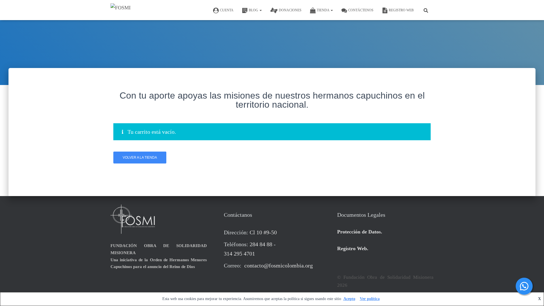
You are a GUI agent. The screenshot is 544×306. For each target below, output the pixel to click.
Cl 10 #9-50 (263, 232)
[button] (260, 10)
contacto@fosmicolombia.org (278, 265)
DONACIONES (290, 10)
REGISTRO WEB (401, 10)
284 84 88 (261, 244)
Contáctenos (360, 10)
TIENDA (323, 10)
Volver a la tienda (140, 158)
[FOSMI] (120, 10)
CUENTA (226, 10)
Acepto (349, 299)
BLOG (254, 10)
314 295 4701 (239, 253)
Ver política (370, 299)
